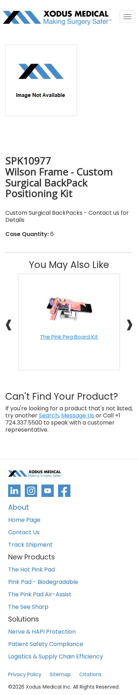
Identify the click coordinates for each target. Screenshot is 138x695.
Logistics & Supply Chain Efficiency (55, 657)
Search (49, 415)
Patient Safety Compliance (45, 644)
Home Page (24, 520)
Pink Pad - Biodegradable (43, 582)
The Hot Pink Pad (31, 570)
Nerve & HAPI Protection (42, 632)
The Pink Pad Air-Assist (39, 594)
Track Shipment (30, 545)
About (18, 508)
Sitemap (60, 674)
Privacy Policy (24, 674)
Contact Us (24, 532)
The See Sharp (28, 607)
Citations (90, 674)
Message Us (77, 415)
